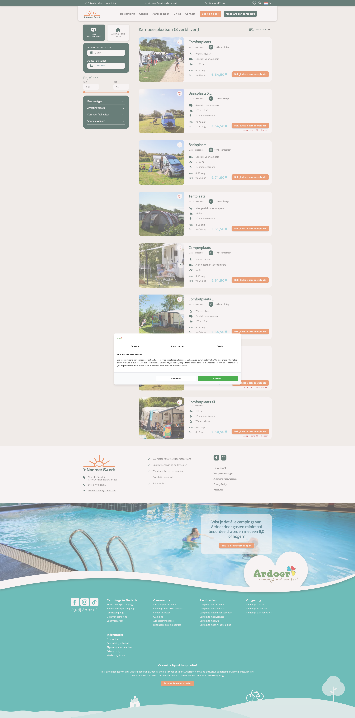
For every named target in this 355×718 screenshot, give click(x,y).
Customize (176, 378)
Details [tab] (220, 346)
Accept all (218, 378)
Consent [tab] (135, 346)
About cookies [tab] (177, 346)
